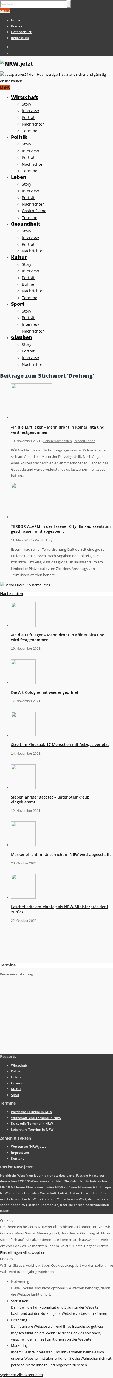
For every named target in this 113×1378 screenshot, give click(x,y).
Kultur (19, 257)
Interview (30, 110)
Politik (19, 137)
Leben (18, 177)
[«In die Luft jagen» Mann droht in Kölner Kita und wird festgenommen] (31, 417)
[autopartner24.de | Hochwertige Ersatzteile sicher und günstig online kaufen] (56, 80)
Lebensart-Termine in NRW (32, 1129)
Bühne (28, 284)
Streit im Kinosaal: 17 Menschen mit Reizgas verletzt (60, 744)
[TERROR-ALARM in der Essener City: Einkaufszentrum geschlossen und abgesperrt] (31, 516)
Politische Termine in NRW (31, 1111)
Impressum (20, 38)
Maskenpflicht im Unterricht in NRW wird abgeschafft (61, 854)
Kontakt (17, 26)
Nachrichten (33, 124)
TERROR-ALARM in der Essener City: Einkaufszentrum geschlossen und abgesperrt (61, 529)
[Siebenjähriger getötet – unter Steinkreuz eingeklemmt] (23, 787)
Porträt (28, 117)
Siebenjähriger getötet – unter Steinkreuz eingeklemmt (50, 799)
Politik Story (43, 540)
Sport (17, 304)
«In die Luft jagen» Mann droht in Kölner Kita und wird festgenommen (57, 429)
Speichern (8, 1374)
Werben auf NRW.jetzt (28, 1146)
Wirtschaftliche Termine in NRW (36, 1117)
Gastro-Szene (34, 210)
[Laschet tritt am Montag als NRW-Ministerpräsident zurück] (23, 897)
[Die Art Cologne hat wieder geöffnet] (23, 682)
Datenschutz (21, 32)
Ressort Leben (84, 441)
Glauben (21, 337)
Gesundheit (25, 223)
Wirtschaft (24, 97)
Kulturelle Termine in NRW (32, 1123)
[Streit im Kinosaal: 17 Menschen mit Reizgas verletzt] (23, 735)
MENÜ (5, 10)
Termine (29, 130)
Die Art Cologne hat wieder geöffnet (44, 692)
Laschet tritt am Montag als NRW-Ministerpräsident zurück (59, 909)
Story (26, 104)
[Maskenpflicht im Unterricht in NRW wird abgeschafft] (23, 844)
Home (15, 20)
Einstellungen (11, 1252)
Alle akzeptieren (36, 1252)
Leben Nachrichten (57, 441)
